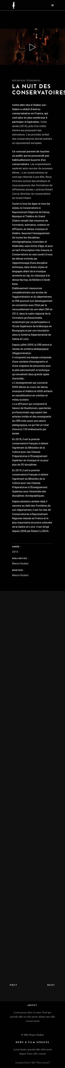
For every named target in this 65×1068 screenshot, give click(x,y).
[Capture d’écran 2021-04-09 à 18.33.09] (32, 760)
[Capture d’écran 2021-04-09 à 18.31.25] (32, 609)
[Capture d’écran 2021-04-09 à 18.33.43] (32, 647)
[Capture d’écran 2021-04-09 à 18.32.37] (32, 798)
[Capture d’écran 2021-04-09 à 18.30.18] (32, 836)
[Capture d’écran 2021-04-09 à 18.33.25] (32, 722)
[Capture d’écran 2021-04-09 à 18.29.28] (32, 912)
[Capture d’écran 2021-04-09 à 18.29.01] (32, 685)
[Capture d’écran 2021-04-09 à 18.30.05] (32, 874)
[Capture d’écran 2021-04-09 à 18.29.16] (32, 949)
